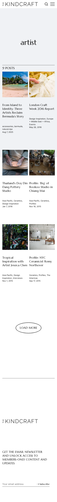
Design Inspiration (37, 119)
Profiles (32, 203)
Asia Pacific (7, 201)
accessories (7, 126)
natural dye (7, 129)
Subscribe (45, 484)
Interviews (18, 278)
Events (32, 124)
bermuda (18, 126)
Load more (28, 328)
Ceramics (18, 201)
